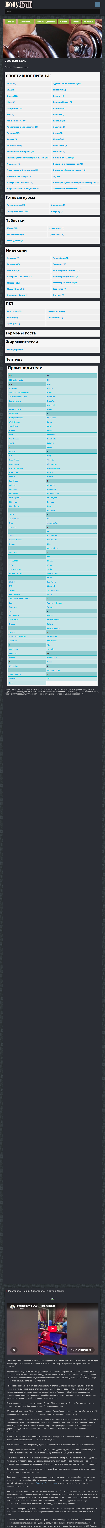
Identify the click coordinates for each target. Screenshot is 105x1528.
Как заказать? (25, 22)
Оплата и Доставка (46, 22)
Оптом (75, 22)
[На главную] (19, 4)
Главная (10, 22)
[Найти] (97, 11)
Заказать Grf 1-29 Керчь (46, 1483)
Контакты (88, 22)
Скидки (63, 22)
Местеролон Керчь (21, 67)
